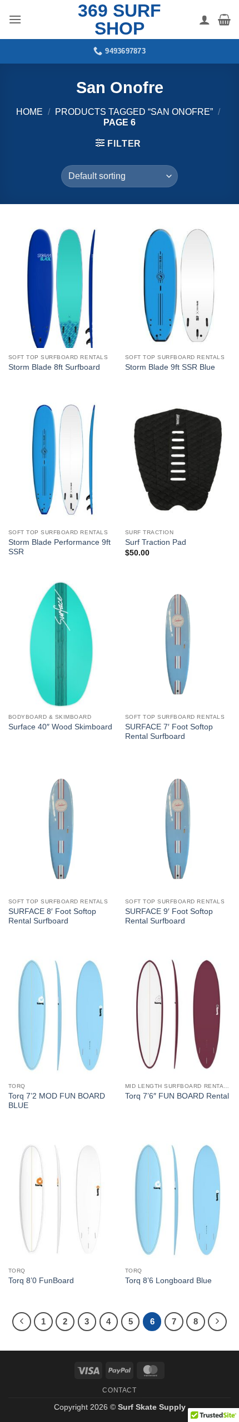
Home (29, 112)
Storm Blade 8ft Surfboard (54, 367)
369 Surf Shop (119, 19)
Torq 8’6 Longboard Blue (168, 1280)
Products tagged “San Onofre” (134, 112)
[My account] (204, 19)
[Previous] (21, 1321)
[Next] (217, 1321)
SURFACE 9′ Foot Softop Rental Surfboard (169, 916)
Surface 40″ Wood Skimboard (60, 727)
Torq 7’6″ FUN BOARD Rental (177, 1096)
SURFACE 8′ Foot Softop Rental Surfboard (52, 916)
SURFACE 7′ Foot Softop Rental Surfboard (169, 732)
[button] (15, 19)
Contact (119, 1390)
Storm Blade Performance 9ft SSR (59, 547)
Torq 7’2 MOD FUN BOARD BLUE (56, 1101)
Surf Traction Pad (155, 542)
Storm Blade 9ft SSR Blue (170, 367)
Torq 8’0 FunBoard (41, 1280)
